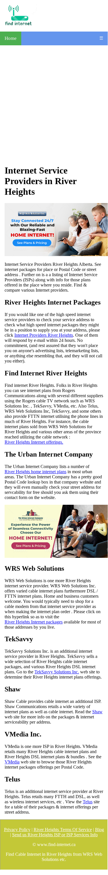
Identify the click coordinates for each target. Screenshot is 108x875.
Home (11, 38)
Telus (87, 801)
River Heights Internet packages (34, 621)
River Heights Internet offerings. (34, 442)
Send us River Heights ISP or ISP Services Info (55, 834)
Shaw (97, 711)
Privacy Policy (17, 829)
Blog (99, 829)
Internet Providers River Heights (43, 335)
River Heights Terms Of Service (63, 829)
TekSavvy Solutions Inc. (56, 671)
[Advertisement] (54, 105)
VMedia (12, 761)
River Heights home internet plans (35, 471)
